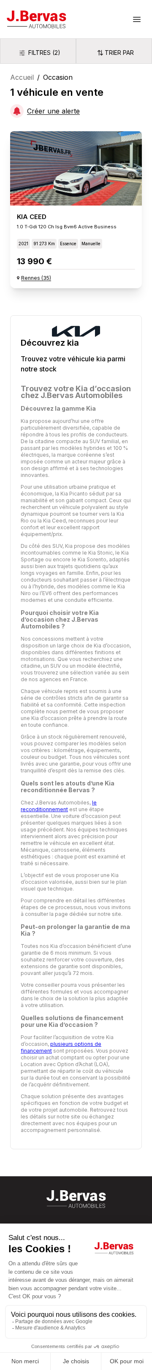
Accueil (22, 77)
